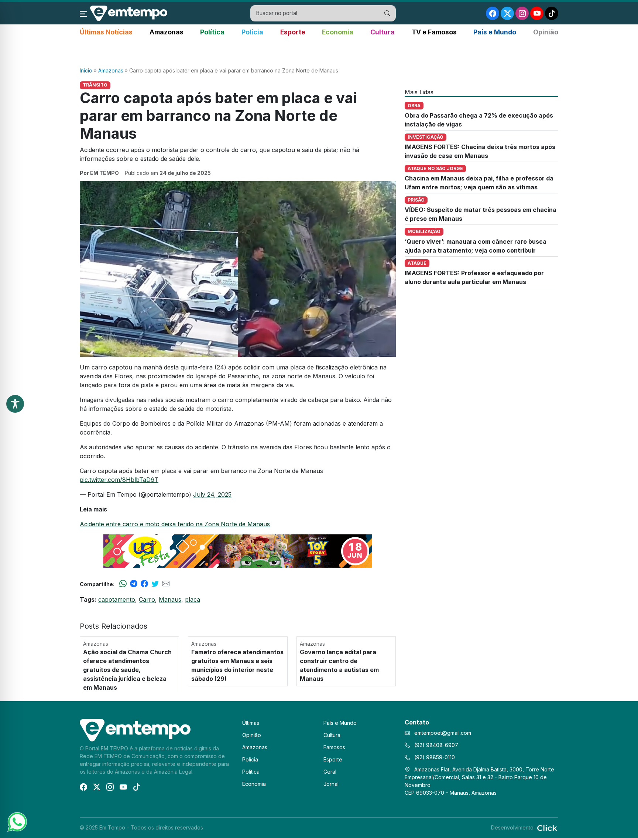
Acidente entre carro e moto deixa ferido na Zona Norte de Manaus (175, 524)
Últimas (250, 723)
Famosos (334, 747)
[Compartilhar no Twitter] (155, 584)
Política (212, 32)
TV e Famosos (434, 32)
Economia (337, 32)
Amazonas (166, 32)
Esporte (292, 32)
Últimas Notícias (106, 32)
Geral (329, 771)
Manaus (170, 599)
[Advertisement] (319, 52)
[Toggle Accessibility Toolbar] (15, 403)
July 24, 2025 (212, 494)
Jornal (331, 784)
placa (192, 599)
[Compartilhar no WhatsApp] (123, 584)
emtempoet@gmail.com (442, 733)
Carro (147, 599)
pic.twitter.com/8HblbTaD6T (119, 479)
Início (86, 70)
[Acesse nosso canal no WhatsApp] (16, 821)
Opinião (545, 32)
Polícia (252, 32)
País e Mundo (494, 32)
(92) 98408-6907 (435, 745)
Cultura (382, 32)
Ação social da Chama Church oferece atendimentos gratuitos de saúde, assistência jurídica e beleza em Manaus (127, 669)
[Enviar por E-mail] (165, 584)
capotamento (116, 599)
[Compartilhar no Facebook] (144, 584)
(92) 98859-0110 (434, 757)
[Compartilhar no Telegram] (133, 584)
